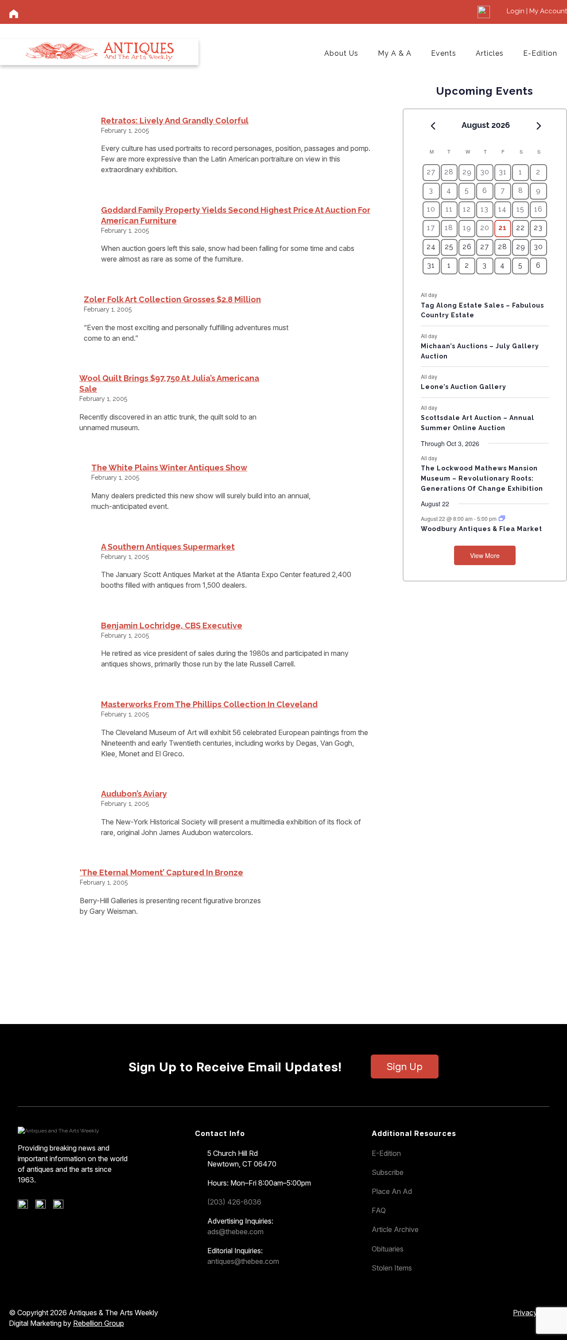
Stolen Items (392, 1267)
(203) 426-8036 (234, 1202)
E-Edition (540, 53)
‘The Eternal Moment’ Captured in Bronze (161, 872)
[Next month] (539, 125)
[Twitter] (43, 1206)
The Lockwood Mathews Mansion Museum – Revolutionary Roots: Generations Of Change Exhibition (482, 478)
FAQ (379, 1210)
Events (443, 53)
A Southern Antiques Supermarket (168, 546)
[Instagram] (61, 1206)
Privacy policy (535, 1312)
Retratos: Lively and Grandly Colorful (175, 120)
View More (485, 555)
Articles (490, 53)
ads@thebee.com (235, 1231)
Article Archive (395, 1229)
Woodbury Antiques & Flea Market (481, 528)
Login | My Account (537, 11)
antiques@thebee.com (243, 1261)
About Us (341, 53)
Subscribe (388, 1172)
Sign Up (405, 1066)
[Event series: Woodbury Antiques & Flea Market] (502, 518)
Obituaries (388, 1248)
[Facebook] (26, 1206)
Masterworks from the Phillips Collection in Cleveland (209, 704)
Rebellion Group (98, 1323)
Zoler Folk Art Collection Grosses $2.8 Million (172, 299)
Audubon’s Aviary (134, 793)
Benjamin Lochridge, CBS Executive (171, 625)
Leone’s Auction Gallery (463, 386)
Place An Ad (392, 1191)
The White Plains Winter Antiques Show (169, 467)
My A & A (395, 53)
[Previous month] (432, 125)
